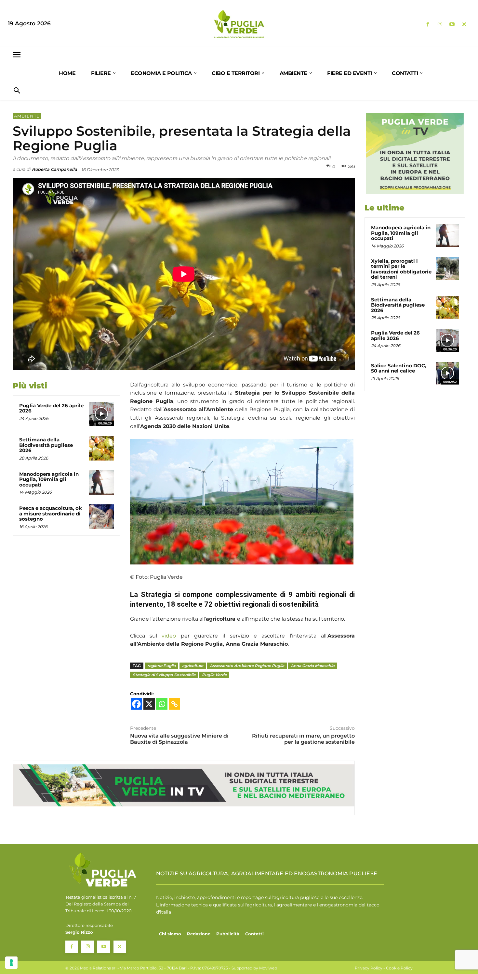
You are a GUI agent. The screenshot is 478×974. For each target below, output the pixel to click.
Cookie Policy (399, 968)
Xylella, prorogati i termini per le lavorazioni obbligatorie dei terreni (401, 269)
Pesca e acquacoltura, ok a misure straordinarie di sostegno (50, 513)
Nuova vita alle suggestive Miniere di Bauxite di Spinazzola (179, 739)
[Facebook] (427, 24)
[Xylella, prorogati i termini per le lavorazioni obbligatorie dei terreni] (447, 268)
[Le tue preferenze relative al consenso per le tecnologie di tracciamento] (11, 962)
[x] (464, 24)
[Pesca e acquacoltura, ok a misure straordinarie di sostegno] (101, 516)
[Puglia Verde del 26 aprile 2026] (101, 414)
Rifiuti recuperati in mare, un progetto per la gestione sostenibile (303, 739)
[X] (149, 704)
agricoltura (192, 665)
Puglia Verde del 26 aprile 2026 (51, 408)
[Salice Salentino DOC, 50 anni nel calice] (447, 373)
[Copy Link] (174, 704)
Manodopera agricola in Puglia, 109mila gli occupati (49, 479)
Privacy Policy (368, 968)
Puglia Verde (214, 674)
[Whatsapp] (161, 704)
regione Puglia (161, 665)
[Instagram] (439, 24)
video (169, 636)
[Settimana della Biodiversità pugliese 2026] (101, 448)
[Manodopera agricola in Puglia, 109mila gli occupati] (101, 482)
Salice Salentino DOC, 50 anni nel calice (398, 368)
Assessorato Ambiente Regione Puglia (247, 665)
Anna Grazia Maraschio (313, 665)
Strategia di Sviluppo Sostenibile (164, 674)
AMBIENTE (27, 116)
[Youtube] (452, 24)
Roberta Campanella (54, 169)
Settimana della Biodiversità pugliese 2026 (46, 444)
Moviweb (268, 968)
